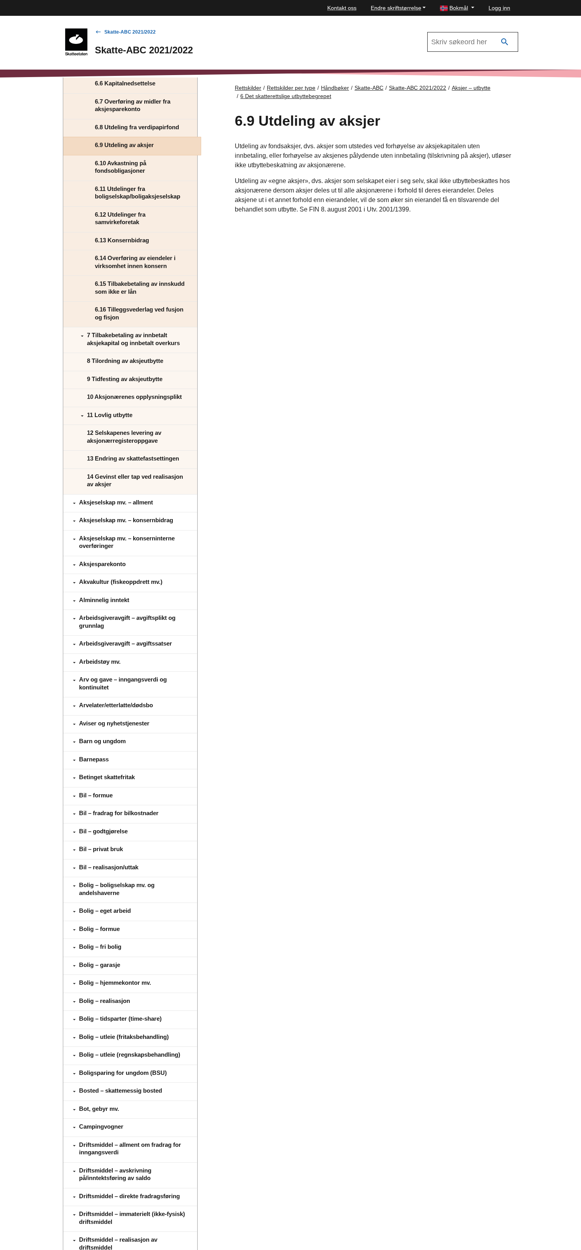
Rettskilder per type (291, 88)
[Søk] (504, 42)
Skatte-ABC (369, 88)
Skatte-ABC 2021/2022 (130, 32)
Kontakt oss (342, 8)
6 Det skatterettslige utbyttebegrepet (285, 96)
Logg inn (499, 8)
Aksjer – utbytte (471, 88)
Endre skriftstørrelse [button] (396, 8)
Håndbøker (335, 88)
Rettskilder (248, 88)
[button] (457, 8)
